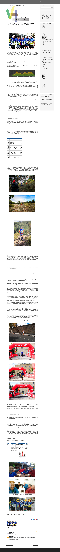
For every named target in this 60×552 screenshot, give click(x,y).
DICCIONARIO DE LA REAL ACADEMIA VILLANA (47, 14)
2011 (42, 88)
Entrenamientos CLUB (45, 16)
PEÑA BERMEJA (13, 151)
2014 (42, 85)
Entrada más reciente (10, 545)
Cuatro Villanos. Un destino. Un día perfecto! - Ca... (47, 70)
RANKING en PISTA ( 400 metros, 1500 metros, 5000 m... (47, 18)
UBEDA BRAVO (18, 448)
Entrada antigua (35, 545)
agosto (43, 74)
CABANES (12, 142)
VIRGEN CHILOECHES (14, 153)
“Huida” (10, 424)
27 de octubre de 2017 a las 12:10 (13, 539)
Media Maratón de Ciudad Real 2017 (47, 45)
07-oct (8, 156)
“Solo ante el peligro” (18, 406)
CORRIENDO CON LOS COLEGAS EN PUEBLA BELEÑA (47, 68)
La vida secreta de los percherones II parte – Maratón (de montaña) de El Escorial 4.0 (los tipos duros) (11, 527)
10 (20, 156)
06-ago (8, 143)
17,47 (21, 147)
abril (43, 78)
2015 (42, 84)
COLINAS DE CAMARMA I (14, 139)
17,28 (21, 146)
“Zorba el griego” (24, 408)
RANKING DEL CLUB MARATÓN (46, 17)
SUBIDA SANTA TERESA (14, 146)
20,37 (21, 149)
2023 (42, 28)
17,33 (21, 144)
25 (20, 151)
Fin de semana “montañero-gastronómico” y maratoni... (46, 62)
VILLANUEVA (12, 152)
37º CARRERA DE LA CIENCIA (46, 50)
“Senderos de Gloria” (10, 423)
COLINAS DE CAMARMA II (15, 149)
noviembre (44, 37)
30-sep (8, 154)
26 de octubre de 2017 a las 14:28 (14, 534)
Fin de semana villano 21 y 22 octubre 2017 (47, 54)
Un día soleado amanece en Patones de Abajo (47, 60)
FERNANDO (13, 448)
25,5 (21, 154)
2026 (42, 25)
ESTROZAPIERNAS (13, 148)
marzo (43, 79)
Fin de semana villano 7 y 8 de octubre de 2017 (47, 66)
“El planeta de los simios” (29, 424)
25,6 (21, 157)
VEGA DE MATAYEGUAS (14, 156)
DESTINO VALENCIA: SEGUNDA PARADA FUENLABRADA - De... (47, 52)
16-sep (8, 152)
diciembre (44, 36)
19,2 (21, 139)
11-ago (8, 144)
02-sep (8, 149)
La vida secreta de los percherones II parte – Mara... (47, 44)
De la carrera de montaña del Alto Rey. (47, 56)
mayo (43, 77)
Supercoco (11, 536)
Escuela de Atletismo (45, 12)
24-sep (8, 153)
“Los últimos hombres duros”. (33, 425)
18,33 (21, 143)
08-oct (8, 157)
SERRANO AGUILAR (19, 444)
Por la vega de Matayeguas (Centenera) (46, 64)
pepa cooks (11, 532)
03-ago (8, 142)
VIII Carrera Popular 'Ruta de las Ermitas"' (46, 47)
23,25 (21, 153)
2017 (42, 35)
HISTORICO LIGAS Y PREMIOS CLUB (47, 15)
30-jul (8, 141)
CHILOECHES (12, 141)
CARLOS (12, 444)
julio (43, 75)
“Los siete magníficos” (34, 404)
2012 (42, 87)
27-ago (8, 148)
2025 (42, 26)
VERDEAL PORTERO (20, 447)
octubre (43, 38)
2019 (42, 33)
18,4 (21, 141)
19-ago (8, 147)
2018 (42, 34)
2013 (42, 86)
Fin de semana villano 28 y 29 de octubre (47, 42)
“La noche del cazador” (27, 413)
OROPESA (12, 143)
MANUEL (12, 447)
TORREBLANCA (13, 144)
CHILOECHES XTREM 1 (14, 154)
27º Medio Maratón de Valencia (46, 49)
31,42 (21, 152)
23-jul (8, 139)
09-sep (8, 151)
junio (43, 76)
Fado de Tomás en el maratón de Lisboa (47, 58)
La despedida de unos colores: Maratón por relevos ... (47, 40)
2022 (42, 29)
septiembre (44, 73)
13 (20, 142)
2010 (42, 89)
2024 (42, 27)
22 (20, 148)
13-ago (8, 146)
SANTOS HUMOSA (13, 147)
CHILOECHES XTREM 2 (14, 157)
